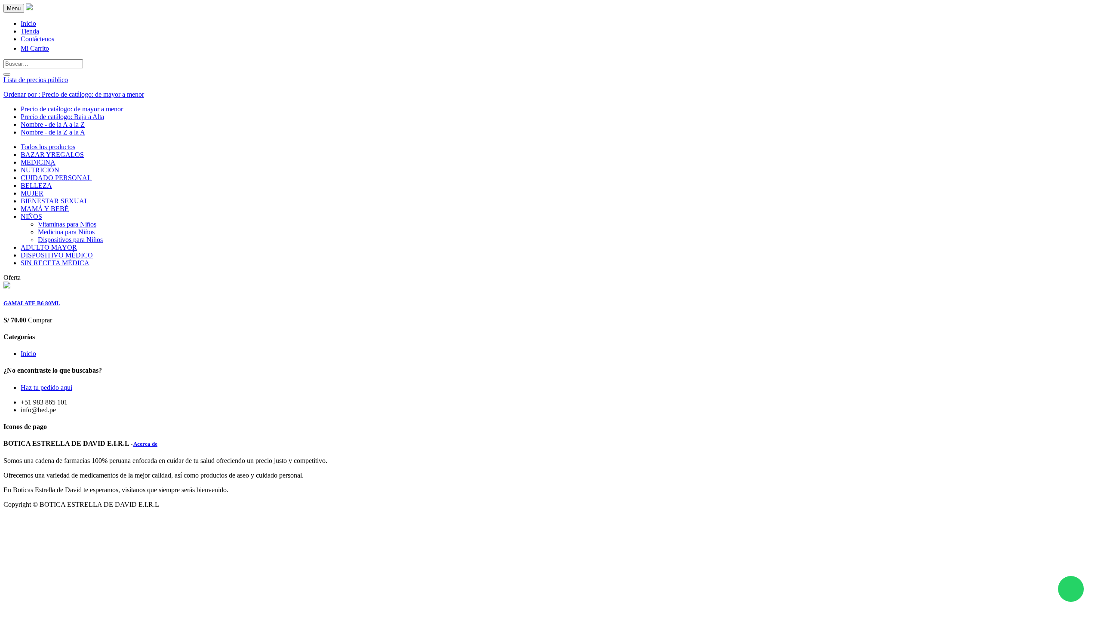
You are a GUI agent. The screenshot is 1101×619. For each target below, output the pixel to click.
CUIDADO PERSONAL (56, 177)
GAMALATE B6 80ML (31, 303)
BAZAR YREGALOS (52, 154)
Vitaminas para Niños (67, 224)
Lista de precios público (35, 79)
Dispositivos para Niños (70, 239)
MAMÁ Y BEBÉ (45, 208)
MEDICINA (38, 162)
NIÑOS (31, 216)
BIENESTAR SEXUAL (55, 201)
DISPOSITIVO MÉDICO (57, 255)
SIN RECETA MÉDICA (55, 263)
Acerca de (145, 444)
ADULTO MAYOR (49, 247)
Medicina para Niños (66, 232)
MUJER (32, 193)
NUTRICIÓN (40, 170)
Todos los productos (48, 146)
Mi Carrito (35, 48)
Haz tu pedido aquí (46, 387)
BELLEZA (36, 185)
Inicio (28, 353)
